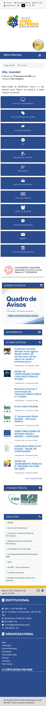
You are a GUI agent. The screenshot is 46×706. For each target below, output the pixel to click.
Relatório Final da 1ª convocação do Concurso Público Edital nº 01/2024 (27, 392)
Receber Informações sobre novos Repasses (20, 579)
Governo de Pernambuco (17, 528)
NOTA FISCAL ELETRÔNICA (23, 184)
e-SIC (23, 144)
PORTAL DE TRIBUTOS (23, 198)
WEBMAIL (23, 238)
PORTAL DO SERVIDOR (23, 211)
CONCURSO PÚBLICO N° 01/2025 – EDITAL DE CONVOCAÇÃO (28, 449)
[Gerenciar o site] (42, 591)
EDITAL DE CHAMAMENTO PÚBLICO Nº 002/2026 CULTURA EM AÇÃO (28, 465)
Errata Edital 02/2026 (26, 406)
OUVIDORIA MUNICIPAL (23, 130)
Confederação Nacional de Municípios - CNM (22, 555)
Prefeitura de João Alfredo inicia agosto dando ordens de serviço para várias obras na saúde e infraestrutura (26, 355)
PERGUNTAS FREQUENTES (23, 225)
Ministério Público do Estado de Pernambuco (19, 542)
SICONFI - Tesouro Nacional (18, 567)
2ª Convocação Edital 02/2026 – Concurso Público (26, 419)
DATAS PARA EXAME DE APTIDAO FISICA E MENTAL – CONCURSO (27, 434)
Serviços (5, 658)
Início (4, 642)
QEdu (9, 562)
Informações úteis (9, 655)
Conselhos (6, 661)
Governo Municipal (9, 649)
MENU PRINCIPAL (13, 55)
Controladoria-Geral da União (19, 549)
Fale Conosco (7, 664)
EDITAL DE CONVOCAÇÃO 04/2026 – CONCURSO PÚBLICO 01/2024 (28, 375)
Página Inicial (9, 65)
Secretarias (6, 652)
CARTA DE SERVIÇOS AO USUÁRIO (23, 117)
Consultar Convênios (15, 573)
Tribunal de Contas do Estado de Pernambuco (19, 534)
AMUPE (10, 523)
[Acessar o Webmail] (38, 591)
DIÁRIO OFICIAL (23, 171)
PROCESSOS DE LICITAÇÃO (23, 157)
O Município (6, 645)
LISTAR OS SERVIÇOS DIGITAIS (23, 252)
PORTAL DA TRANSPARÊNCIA (23, 103)
